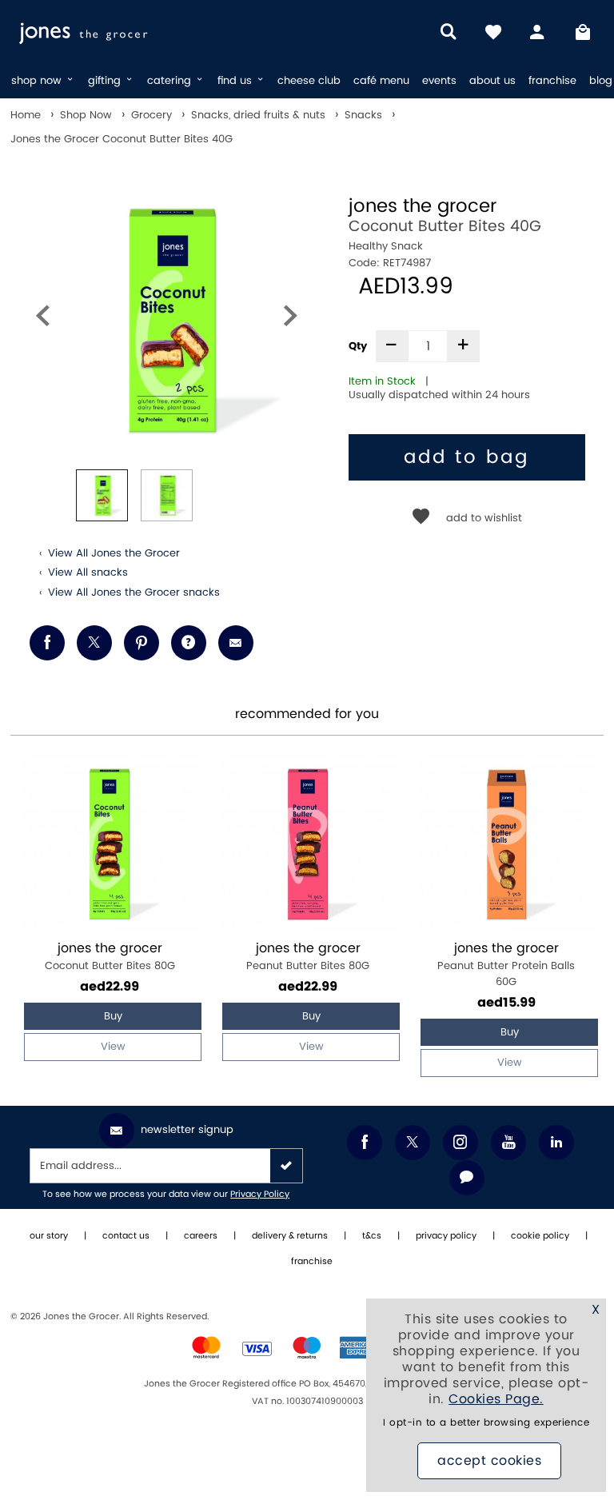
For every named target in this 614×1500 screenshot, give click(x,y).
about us (492, 81)
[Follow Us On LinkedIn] (556, 1142)
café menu (381, 81)
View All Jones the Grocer (114, 553)
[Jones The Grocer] (114, 32)
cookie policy (540, 1236)
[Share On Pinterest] (141, 642)
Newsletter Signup (187, 1130)
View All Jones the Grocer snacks (134, 592)
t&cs (371, 1236)
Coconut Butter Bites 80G (110, 957)
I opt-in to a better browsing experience (486, 1422)
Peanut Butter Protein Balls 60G (506, 965)
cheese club (309, 81)
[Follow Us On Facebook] (364, 1142)
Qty (358, 346)
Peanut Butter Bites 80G (307, 957)
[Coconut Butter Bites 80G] (109, 843)
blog (600, 81)
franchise (552, 81)
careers (200, 1236)
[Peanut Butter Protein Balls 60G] (506, 843)
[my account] (538, 32)
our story (49, 1236)
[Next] (290, 319)
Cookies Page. (496, 1399)
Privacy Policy (259, 1194)
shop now (38, 81)
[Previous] (42, 319)
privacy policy (446, 1236)
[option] (167, 319)
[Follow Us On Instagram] (460, 1142)
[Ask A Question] (188, 642)
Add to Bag (466, 457)
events (439, 81)
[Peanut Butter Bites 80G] (308, 843)
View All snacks (88, 572)
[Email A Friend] (235, 642)
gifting (106, 81)
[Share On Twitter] (94, 642)
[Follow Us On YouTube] (508, 1142)
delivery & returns (290, 1236)
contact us (126, 1236)
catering (170, 81)
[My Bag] (582, 32)
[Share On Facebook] (47, 642)
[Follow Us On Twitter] (412, 1142)
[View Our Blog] (466, 1177)
